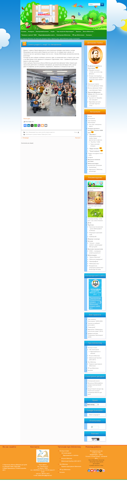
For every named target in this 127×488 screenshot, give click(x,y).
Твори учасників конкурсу (94, 145)
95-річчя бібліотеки (94, 355)
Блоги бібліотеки (88, 31)
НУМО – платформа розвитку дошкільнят (95, 252)
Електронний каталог (42, 31)
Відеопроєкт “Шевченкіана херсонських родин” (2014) (95, 330)
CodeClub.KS (92, 236)
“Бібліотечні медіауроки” (96, 259)
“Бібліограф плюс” (94, 263)
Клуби (53, 31)
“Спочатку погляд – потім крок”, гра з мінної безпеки (95, 219)
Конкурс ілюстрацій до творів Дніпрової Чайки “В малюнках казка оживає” (96, 77)
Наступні (78, 138)
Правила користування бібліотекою (95, 365)
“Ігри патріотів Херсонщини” (65, 31)
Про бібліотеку (92, 362)
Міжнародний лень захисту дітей (37, 132)
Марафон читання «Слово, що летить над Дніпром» (95, 72)
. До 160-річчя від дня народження (95, 94)
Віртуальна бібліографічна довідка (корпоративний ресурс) (95, 384)
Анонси (90, 116)
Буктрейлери (92, 167)
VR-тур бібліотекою (78, 35)
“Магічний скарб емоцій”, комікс (95, 206)
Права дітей (45, 134)
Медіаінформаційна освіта (46, 35)
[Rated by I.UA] (95, 428)
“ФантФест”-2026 (95, 142)
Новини (39, 134)
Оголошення (91, 118)
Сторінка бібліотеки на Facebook (94, 189)
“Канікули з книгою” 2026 (29, 35)
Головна (23, 31)
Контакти (89, 35)
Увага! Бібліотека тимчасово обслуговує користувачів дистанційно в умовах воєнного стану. (96, 462)
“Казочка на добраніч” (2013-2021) (94, 324)
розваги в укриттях (50, 132)
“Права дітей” (91, 327)
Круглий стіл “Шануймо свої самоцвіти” (95, 98)
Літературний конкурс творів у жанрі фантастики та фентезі (95, 137)
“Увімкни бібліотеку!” (94, 257)
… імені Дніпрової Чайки (95, 90)
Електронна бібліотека (63, 35)
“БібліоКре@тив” (93, 261)
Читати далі (26, 118)
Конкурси (31, 31)
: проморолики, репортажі (95, 164)
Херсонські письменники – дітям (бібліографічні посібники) (96, 228)
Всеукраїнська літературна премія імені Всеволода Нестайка (96, 267)
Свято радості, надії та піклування (44, 44)
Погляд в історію (92, 347)
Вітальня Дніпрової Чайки (95, 88)
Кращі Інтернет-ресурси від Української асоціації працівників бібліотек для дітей (95, 391)
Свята (49, 134)
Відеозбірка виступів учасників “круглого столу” (94, 103)
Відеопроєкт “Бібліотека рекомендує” (95, 170)
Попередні (25, 138)
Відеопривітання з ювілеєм (70, 455)
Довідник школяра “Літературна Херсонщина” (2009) (95, 335)
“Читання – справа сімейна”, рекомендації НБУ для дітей (95, 244)
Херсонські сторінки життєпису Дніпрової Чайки (95, 85)
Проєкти (78, 31)
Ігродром (90, 157)
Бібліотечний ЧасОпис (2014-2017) (95, 358)
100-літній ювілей (94, 349)
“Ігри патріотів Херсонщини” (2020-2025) (95, 320)
